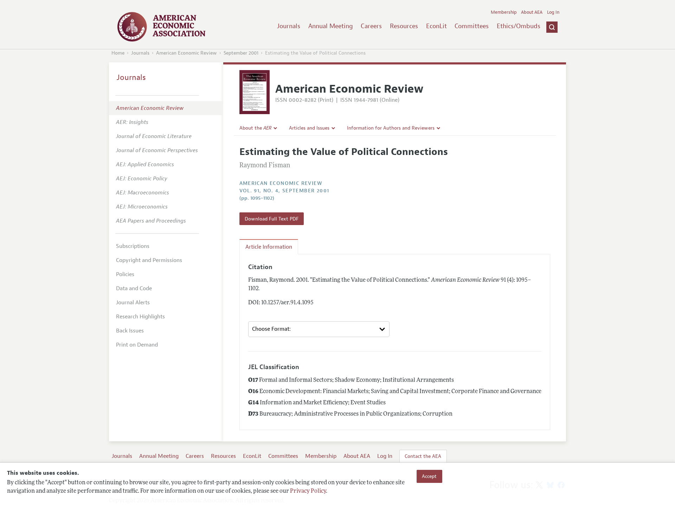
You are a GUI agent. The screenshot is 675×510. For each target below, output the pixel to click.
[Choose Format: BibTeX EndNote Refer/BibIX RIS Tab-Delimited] (319, 329)
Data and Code (134, 288)
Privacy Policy (308, 491)
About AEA (531, 12)
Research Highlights (140, 316)
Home (117, 53)
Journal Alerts (133, 302)
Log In (553, 12)
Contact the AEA (423, 456)
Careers (371, 26)
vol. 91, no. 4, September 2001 (284, 191)
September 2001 (241, 53)
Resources (404, 26)
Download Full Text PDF (271, 219)
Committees (472, 26)
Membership (504, 12)
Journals (288, 26)
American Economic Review (186, 53)
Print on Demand (137, 344)
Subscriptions (132, 246)
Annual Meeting (330, 26)
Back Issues (130, 330)
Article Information (268, 246)
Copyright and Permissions (149, 260)
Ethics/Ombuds (518, 26)
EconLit (436, 26)
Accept (429, 476)
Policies (125, 274)
